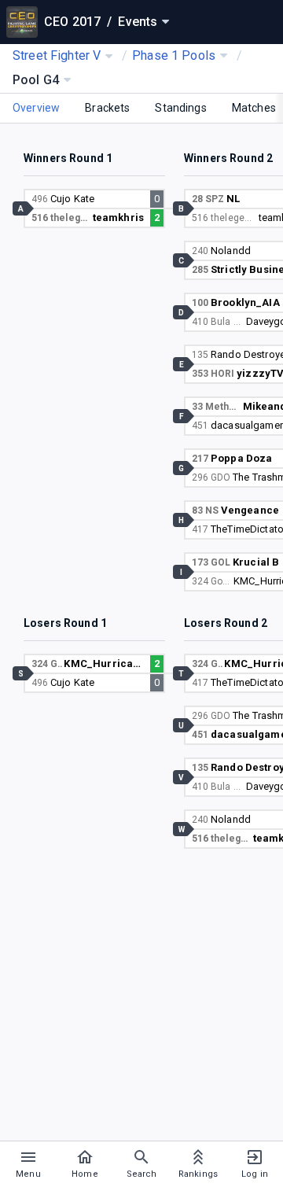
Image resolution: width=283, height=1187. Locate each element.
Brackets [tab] (107, 107)
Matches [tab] (254, 107)
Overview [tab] (36, 107)
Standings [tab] (180, 107)
